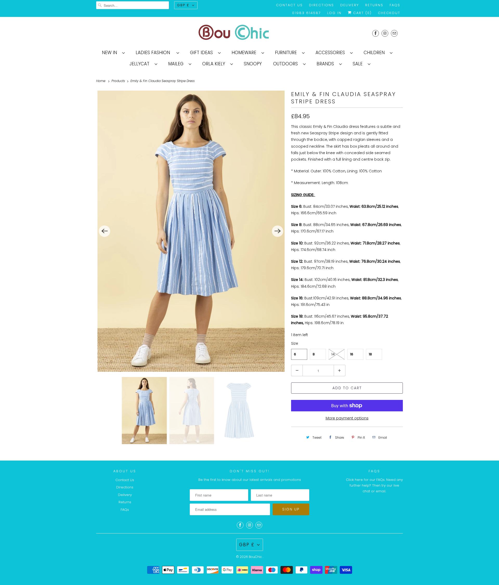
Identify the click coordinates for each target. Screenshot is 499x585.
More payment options (347, 418)
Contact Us (289, 5)
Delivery (349, 5)
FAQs (395, 5)
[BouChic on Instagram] (385, 33)
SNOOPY (253, 64)
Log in (334, 12)
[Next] (277, 231)
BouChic (256, 557)
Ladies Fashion (155, 52)
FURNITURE (287, 52)
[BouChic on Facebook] (375, 33)
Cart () (362, 12)
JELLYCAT (140, 64)
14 (333, 354)
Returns (374, 5)
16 (351, 354)
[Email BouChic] (394, 33)
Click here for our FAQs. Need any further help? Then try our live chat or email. (374, 485)
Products (118, 81)
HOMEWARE (245, 52)
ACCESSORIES (331, 52)
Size (294, 343)
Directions (321, 5)
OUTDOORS (286, 64)
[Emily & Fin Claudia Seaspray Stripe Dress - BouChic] (191, 231)
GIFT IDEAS (202, 52)
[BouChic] (249, 33)
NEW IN (111, 52)
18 (370, 354)
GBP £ (183, 5)
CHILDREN (375, 52)
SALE (359, 64)
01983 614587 (306, 12)
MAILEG (177, 64)
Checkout (389, 12)
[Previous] (104, 231)
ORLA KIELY (215, 64)
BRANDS (327, 64)
